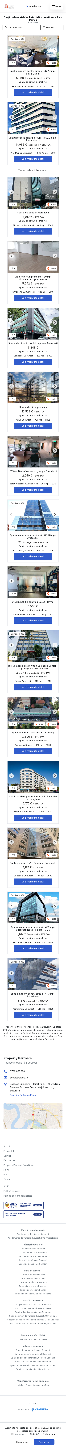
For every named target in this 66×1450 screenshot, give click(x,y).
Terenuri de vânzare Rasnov (33, 1290)
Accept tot (44, 1442)
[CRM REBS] (39, 1409)
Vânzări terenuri (33, 1270)
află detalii (40, 1428)
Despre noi (9, 1160)
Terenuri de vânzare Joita (33, 1278)
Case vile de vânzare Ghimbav (33, 1264)
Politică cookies (12, 1191)
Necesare (19, 1434)
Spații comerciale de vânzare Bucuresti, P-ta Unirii (33, 1323)
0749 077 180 (17, 1071)
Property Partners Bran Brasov (20, 1165)
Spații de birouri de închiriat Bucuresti (33, 1350)
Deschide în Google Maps (23, 1095)
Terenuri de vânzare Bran (33, 1275)
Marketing (50, 1434)
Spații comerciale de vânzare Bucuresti (33, 1308)
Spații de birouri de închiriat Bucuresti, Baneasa (33, 1358)
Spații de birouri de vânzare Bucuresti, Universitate (33, 1316)
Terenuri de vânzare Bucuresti (33, 1286)
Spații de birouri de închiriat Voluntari (33, 1369)
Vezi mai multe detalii (33, 92)
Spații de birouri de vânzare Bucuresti (33, 1304)
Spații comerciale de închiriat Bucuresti (33, 1354)
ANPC (7, 1186)
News (6, 1169)
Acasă (7, 1146)
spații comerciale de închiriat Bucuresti (34, 1039)
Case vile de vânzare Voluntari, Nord (33, 1256)
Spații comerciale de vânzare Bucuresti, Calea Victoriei (33, 1320)
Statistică (34, 1434)
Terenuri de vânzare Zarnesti (33, 1282)
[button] (60, 27)
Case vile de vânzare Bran (33, 1249)
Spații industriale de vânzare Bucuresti (33, 1312)
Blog (6, 1174)
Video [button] (41, 724)
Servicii (7, 1155)
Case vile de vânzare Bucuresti (33, 1260)
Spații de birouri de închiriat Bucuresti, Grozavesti (33, 1365)
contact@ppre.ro (19, 1077)
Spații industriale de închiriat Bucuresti (33, 1361)
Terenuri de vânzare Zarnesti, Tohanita (33, 1294)
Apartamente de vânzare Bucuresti (33, 1234)
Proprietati (9, 1151)
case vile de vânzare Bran (49, 1036)
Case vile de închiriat (33, 1335)
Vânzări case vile (33, 1244)
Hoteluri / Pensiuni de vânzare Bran (33, 1385)
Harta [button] (53, 63)
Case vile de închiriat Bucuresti (33, 1339)
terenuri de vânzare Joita (22, 1036)
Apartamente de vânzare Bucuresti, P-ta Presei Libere (33, 1238)
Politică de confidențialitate (18, 1195)
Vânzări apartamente (33, 1230)
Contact (8, 1179)
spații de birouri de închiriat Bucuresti (22, 1033)
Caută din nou (14, 27)
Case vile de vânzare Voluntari (33, 1252)
